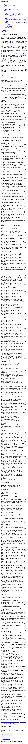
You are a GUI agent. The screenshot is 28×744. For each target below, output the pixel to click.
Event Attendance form (21, 55)
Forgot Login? (6, 739)
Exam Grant (9, 17)
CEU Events (9, 26)
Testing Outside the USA (12, 15)
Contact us (5, 31)
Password (3, 730)
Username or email (5, 729)
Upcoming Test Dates (11, 18)
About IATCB (6, 6)
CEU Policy (9, 27)
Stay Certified (6, 24)
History (8, 8)
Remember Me (5, 732)
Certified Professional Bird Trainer (14, 13)
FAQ (4, 30)
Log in (2, 736)
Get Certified (6, 12)
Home (4, 4)
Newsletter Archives (11, 5)
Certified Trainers (7, 28)
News (4, 10)
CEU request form (17, 47)
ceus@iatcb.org (10, 56)
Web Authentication (8, 735)
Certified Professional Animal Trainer (14, 14)
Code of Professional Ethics (12, 9)
